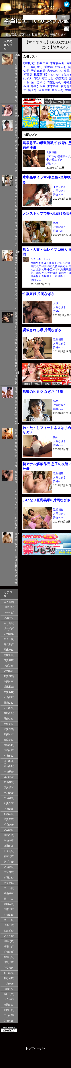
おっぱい (9, 676)
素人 (6, 649)
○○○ (6, 638)
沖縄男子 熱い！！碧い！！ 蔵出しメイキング (16, 146)
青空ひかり (54, 82)
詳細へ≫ (51, 163)
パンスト (9, 798)
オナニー (9, 697)
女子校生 (9, 692)
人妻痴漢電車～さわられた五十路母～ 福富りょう (16, 211)
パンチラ (9, 792)
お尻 (6, 814)
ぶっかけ (9, 914)
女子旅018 (16, 111)
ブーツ (7, 888)
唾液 (6, 835)
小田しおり (64, 263)
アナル (7, 670)
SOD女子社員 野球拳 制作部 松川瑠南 (16, 78)
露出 (6, 702)
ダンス (7, 872)
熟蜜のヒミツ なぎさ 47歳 (43, 391)
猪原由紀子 (61, 266)
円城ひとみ (40, 273)
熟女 (6, 655)
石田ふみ (48, 78)
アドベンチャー (9, 936)
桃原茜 (38, 74)
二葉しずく (35, 67)
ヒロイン (9, 930)
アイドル (9, 729)
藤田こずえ (38, 82)
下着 (6, 750)
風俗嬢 (7, 893)
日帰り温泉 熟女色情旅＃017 (16, 406)
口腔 (6, 607)
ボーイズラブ (9, 629)
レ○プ (7, 708)
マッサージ (9, 772)
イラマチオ (9, 825)
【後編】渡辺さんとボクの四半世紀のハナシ (16, 279)
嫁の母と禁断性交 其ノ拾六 (16, 448)
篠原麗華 (44, 90)
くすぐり (9, 755)
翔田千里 (66, 269)
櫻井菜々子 (63, 156)
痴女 (6, 739)
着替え (7, 856)
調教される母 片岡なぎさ (42, 330)
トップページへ (35, 1048)
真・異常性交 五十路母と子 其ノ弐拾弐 (16, 558)
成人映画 (9, 602)
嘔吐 (6, 994)
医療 (6, 909)
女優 (6, 803)
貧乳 (6, 713)
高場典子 (47, 276)
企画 (6, 681)
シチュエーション (9, 634)
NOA (37, 78)
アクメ (7, 867)
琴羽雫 (27, 74)
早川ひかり (38, 86)
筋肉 (6, 1010)
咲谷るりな (51, 74)
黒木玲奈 (53, 86)
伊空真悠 (61, 78)
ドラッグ (9, 951)
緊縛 (6, 734)
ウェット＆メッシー (9, 809)
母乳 (6, 962)
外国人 (7, 904)
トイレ (7, 851)
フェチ (7, 787)
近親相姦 (9, 686)
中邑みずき (56, 159)
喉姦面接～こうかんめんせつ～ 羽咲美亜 (16, 500)
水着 (6, 877)
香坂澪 (48, 67)
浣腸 (6, 988)
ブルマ (7, 617)
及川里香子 (50, 263)
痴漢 (6, 745)
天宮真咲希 (38, 70)
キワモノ (9, 967)
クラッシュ (9, 1000)
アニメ (7, 829)
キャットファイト (9, 841)
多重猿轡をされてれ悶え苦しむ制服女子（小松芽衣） (16, 348)
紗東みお (60, 67)
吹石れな (51, 156)
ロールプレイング (9, 613)
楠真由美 (42, 63)
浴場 (6, 946)
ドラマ (7, 819)
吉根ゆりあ (54, 70)
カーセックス (9, 624)
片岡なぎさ (59, 190)
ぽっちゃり (9, 762)
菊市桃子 (63, 273)
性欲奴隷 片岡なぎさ (39, 294)
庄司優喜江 (58, 276)
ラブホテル (9, 862)
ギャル (7, 766)
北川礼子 (41, 269)
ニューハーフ (9, 1016)
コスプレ (9, 776)
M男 (6, 1004)
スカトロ (9, 983)
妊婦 (6, 957)
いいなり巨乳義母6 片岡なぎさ (46, 500)
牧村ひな (29, 63)
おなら (7, 978)
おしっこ (9, 973)
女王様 (7, 782)
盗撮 (6, 845)
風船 (6, 941)
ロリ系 (7, 660)
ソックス (9, 882)
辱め (6, 718)
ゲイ (6, 1020)
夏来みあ (58, 90)
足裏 (6, 925)
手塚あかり (57, 63)
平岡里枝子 (48, 266)
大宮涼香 (52, 273)
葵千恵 (32, 90)
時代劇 (7, 644)
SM (5, 723)
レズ (6, 665)
